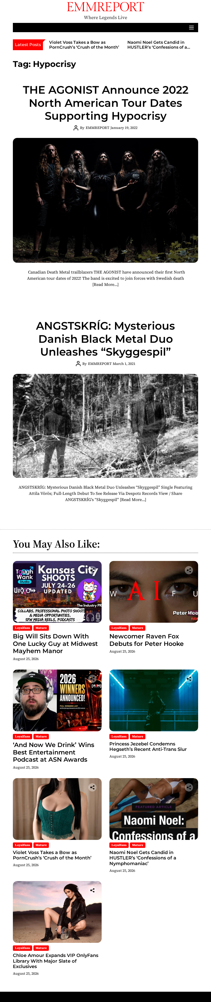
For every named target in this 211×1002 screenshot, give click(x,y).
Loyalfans (22, 628)
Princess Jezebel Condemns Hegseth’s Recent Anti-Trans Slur (148, 746)
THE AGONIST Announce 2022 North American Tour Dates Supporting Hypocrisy (105, 102)
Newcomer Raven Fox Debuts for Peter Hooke (146, 639)
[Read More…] (105, 284)
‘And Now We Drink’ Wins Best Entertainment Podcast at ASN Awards (53, 752)
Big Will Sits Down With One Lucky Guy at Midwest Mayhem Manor (55, 643)
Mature (41, 628)
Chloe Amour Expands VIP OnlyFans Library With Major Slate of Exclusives (55, 961)
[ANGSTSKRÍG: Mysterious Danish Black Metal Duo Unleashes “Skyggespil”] (105, 426)
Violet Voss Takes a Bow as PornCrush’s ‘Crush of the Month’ (84, 45)
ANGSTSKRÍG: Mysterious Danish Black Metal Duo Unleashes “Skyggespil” (105, 338)
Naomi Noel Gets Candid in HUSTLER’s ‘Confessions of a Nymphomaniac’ (157, 47)
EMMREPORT (97, 127)
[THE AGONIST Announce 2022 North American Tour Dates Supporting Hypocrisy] (105, 200)
